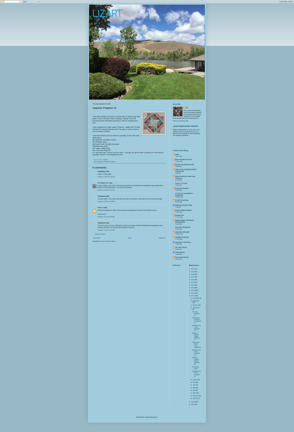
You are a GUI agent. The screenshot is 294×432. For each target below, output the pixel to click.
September (196, 308)
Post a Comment (100, 234)
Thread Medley (180, 252)
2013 (193, 288)
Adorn (177, 154)
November (196, 301)
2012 (193, 290)
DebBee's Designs (181, 183)
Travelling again (195, 367)
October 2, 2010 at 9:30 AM (106, 217)
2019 (193, 271)
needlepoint (106, 161)
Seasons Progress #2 (196, 313)
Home (129, 238)
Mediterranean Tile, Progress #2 (196, 373)
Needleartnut (179, 215)
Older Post (162, 238)
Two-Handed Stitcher (182, 257)
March (195, 393)
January (195, 398)
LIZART (107, 14)
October (195, 305)
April (194, 390)
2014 (193, 285)
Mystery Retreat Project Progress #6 (196, 361)
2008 (193, 404)
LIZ (187, 107)
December (196, 298)
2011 (193, 293)
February (196, 396)
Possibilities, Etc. (103, 183)
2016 (193, 280)
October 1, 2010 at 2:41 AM (106, 177)
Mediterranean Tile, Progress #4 (196, 328)
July (194, 382)
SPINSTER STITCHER (182, 232)
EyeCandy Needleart (182, 188)
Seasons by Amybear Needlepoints (196, 320)
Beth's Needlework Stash (183, 159)
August (195, 379)
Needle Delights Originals (183, 210)
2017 (193, 277)
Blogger (155, 417)
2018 (193, 274)
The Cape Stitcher (181, 247)
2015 (193, 282)
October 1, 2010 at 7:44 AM (106, 190)
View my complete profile (180, 121)
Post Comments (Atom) (108, 241)
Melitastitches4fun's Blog (183, 205)
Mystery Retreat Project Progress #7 (196, 336)
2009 (193, 402)
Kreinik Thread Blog (181, 200)
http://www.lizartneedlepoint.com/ (188, 131)
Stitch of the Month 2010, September (196, 345)
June (194, 385)
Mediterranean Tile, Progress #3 (196, 352)
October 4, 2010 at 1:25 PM (106, 230)
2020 (193, 269)
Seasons (112, 161)
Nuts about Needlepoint (183, 227)
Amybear (100, 161)
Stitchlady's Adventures (183, 242)
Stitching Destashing (182, 237)
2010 (193, 296)
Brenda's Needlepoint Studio (184, 164)
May (194, 388)
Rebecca (100, 207)
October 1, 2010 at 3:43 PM (106, 201)
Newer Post (96, 238)
